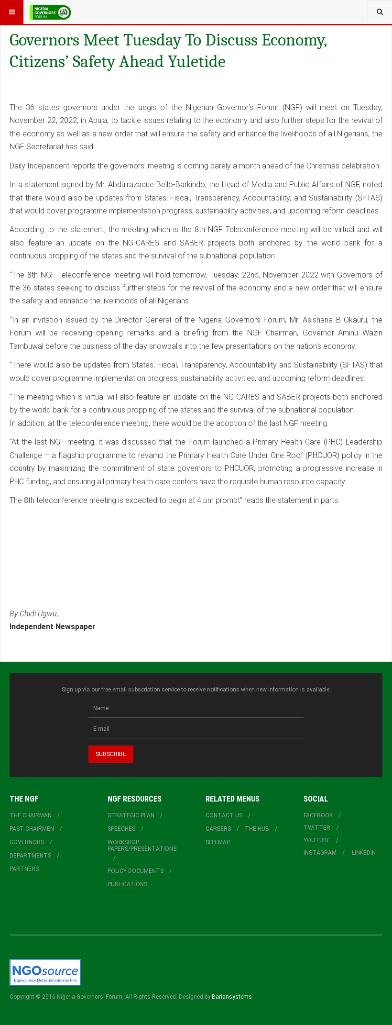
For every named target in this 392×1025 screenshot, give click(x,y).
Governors (27, 842)
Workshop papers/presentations (142, 845)
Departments (30, 855)
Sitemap (218, 842)
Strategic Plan (131, 815)
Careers (218, 828)
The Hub (257, 828)
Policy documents (135, 871)
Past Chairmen (32, 828)
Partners (24, 869)
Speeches (121, 828)
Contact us (224, 815)
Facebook (318, 815)
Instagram (320, 852)
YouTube (317, 840)
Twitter (317, 827)
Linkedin (364, 852)
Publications (127, 884)
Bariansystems (232, 996)
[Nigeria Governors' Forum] (50, 12)
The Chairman (31, 815)
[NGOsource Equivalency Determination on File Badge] (45, 972)
